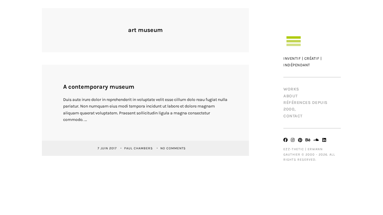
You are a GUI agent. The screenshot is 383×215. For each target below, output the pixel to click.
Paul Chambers (139, 148)
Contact (293, 116)
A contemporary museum (98, 86)
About (290, 96)
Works (291, 89)
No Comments (173, 148)
